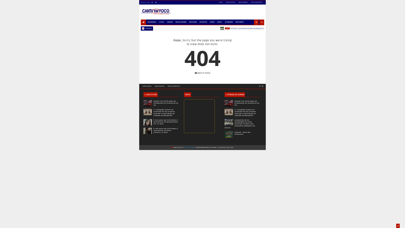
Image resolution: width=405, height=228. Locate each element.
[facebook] (152, 2)
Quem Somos (230, 2)
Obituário (240, 22)
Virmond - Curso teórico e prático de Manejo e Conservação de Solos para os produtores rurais (257, 28)
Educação (193, 22)
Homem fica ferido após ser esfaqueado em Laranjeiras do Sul (165, 103)
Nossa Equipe (243, 2)
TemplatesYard (189, 147)
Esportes (203, 22)
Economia (229, 22)
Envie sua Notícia (174, 86)
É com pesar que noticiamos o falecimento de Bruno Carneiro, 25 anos (165, 130)
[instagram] (155, 2)
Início (221, 2)
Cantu (221, 28)
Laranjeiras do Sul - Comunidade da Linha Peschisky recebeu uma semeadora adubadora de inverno (240, 124)
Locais (161, 22)
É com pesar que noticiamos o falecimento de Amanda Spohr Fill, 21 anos (165, 122)
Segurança (151, 22)
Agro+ (220, 22)
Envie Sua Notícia (257, 2)
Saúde (212, 22)
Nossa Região (181, 22)
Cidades (170, 22)
